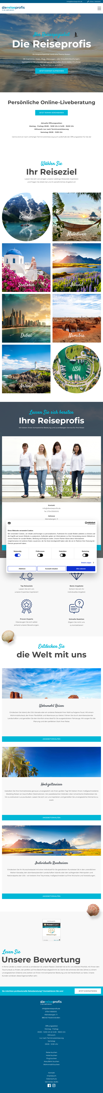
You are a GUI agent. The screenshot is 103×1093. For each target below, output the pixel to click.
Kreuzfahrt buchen (51, 1061)
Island (76, 284)
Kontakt (51, 1073)
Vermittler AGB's (51, 1082)
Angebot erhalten (51, 739)
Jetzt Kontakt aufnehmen (51, 71)
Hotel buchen (51, 1055)
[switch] (40, 555)
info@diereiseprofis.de (74, 1)
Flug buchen (51, 1058)
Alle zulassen (81, 569)
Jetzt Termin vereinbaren (51, 113)
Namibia (77, 335)
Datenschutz (51, 1079)
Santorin (26, 284)
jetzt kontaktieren (88, 991)
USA (77, 369)
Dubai (26, 335)
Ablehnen (22, 569)
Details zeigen (86, 562)
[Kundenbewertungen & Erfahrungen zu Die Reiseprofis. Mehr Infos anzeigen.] (51, 940)
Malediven (76, 234)
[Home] (13, 8)
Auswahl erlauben (51, 569)
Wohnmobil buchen (51, 1064)
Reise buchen (51, 1052)
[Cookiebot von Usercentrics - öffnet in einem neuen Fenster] (86, 523)
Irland (26, 386)
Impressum (51, 1076)
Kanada (26, 216)
